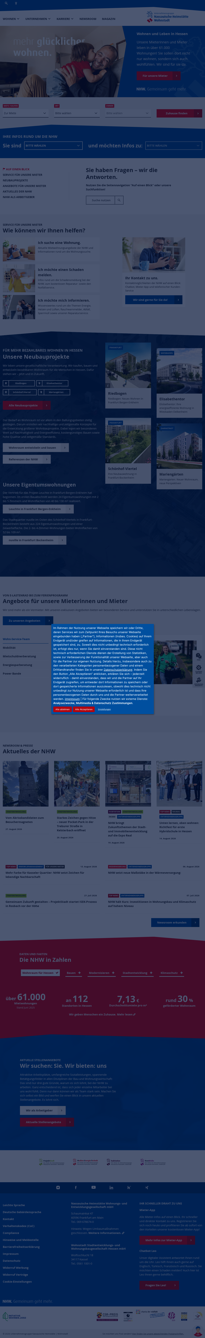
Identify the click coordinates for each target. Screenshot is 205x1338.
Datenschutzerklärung (118, 670)
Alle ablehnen (63, 709)
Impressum (72, 699)
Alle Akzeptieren (83, 709)
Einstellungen (104, 709)
